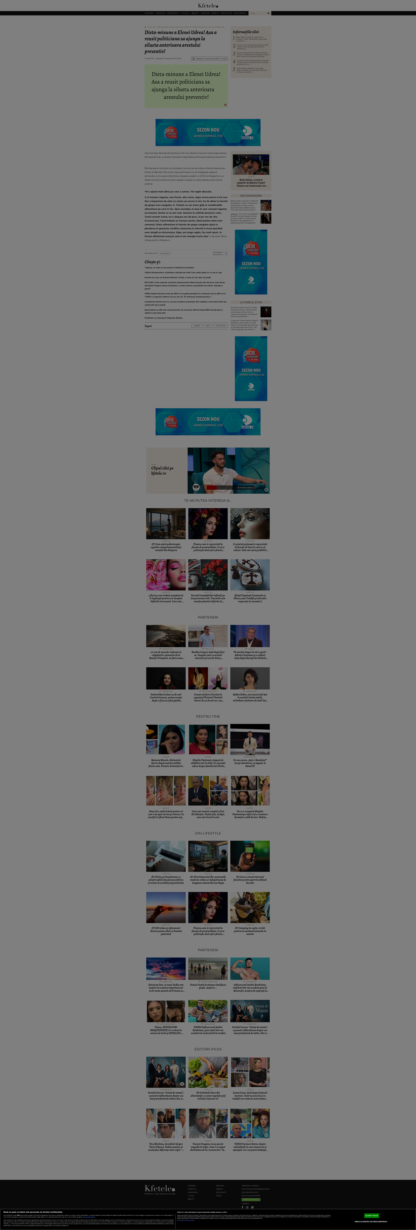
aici (10, 1223)
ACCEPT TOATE (371, 1215)
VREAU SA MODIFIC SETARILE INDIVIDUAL (371, 1221)
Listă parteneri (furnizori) (185, 1220)
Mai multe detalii (89, 1217)
